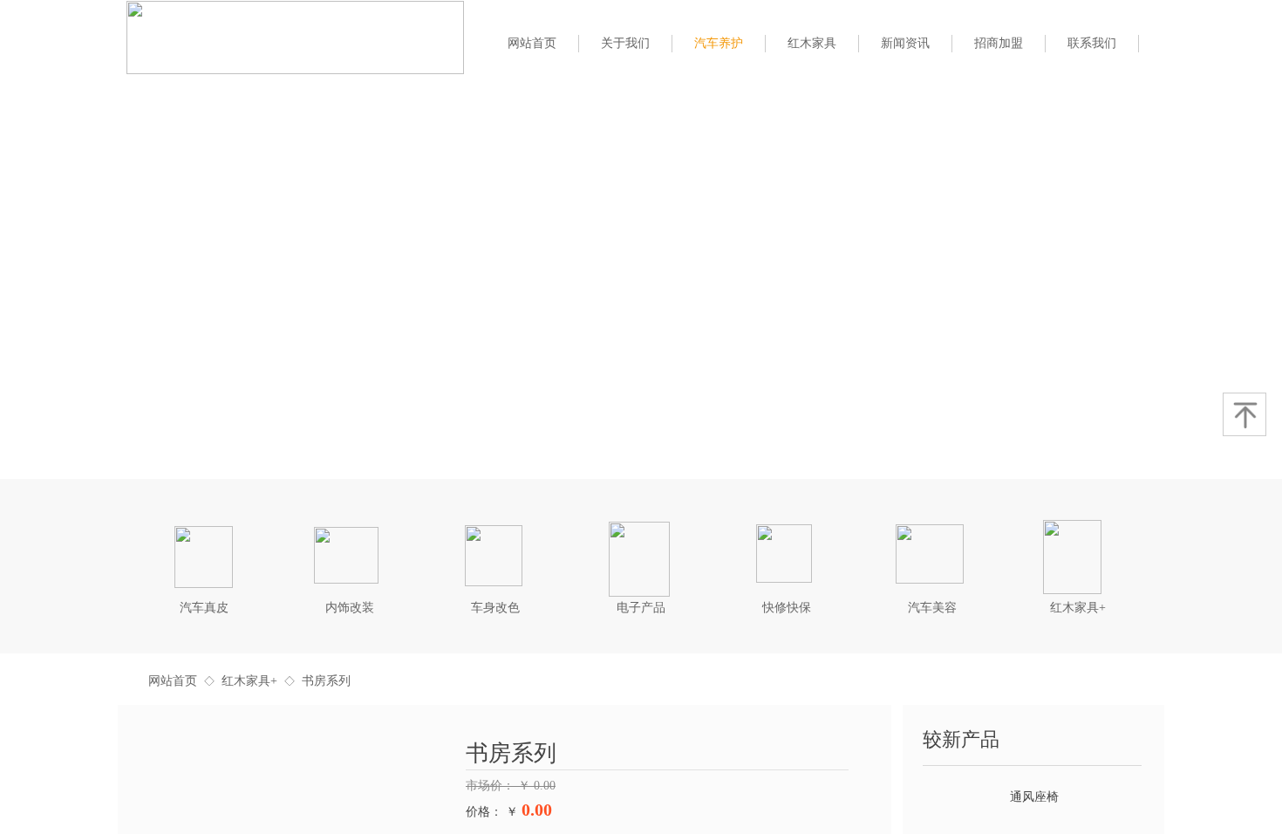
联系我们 (1091, 43)
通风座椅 (1034, 790)
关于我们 (625, 43)
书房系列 (326, 680)
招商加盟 (998, 43)
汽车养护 (718, 43)
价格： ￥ (492, 811)
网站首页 (172, 680)
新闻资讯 (905, 43)
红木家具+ (249, 680)
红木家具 (812, 43)
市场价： (492, 785)
